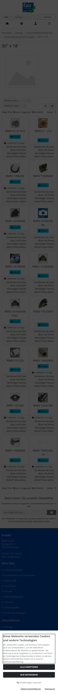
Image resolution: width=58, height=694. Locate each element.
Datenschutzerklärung (31, 689)
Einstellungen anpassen (30, 682)
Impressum (50, 689)
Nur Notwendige (29, 674)
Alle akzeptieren (29, 667)
